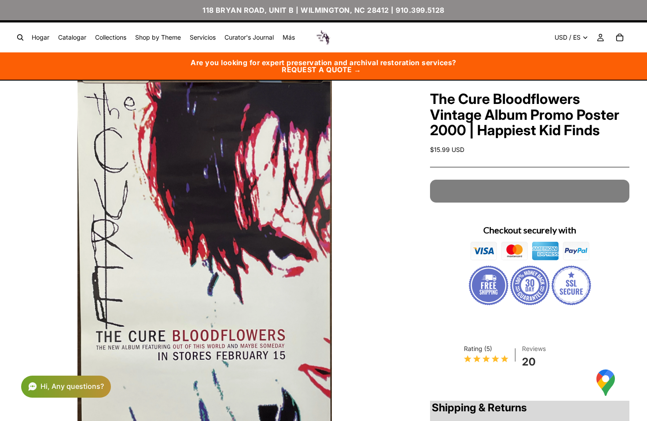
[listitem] (288, 37)
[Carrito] (619, 37)
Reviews (534, 348)
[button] (66, 386)
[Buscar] (20, 37)
